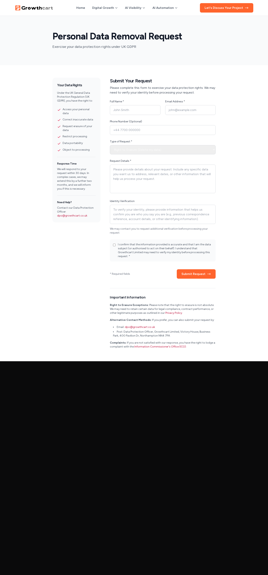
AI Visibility (133, 8)
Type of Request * (121, 141)
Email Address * (175, 101)
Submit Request (193, 274)
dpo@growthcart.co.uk (72, 215)
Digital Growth (103, 8)
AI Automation (163, 8)
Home (80, 8)
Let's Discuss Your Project (224, 8)
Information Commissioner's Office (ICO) (160, 346)
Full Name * (117, 101)
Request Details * (120, 161)
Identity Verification (122, 201)
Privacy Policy (173, 313)
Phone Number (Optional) (126, 121)
